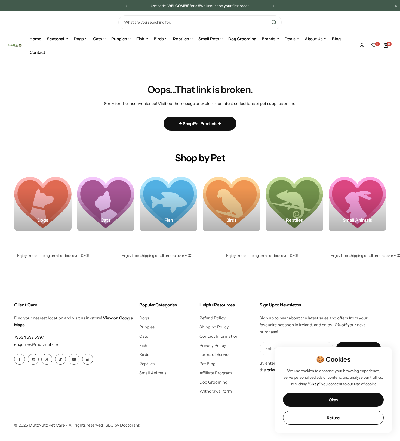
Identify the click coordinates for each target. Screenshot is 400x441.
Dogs (144, 318)
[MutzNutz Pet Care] (15, 45)
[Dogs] (43, 202)
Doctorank (130, 425)
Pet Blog (207, 363)
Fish (143, 345)
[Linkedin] (87, 359)
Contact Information (218, 336)
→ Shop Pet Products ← (200, 123)
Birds (144, 354)
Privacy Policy (212, 345)
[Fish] (168, 202)
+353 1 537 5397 (29, 337)
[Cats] (105, 202)
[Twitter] (46, 359)
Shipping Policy (214, 327)
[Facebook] (19, 359)
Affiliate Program (215, 372)
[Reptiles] (294, 202)
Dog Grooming (213, 382)
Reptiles (147, 363)
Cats (143, 336)
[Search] (274, 22)
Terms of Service (214, 354)
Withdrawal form (215, 391)
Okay (333, 399)
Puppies (147, 327)
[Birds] (231, 202)
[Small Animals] (357, 202)
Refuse (333, 417)
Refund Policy (212, 318)
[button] (126, 6)
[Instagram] (33, 359)
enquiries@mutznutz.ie (36, 344)
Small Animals (152, 372)
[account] (362, 45)
